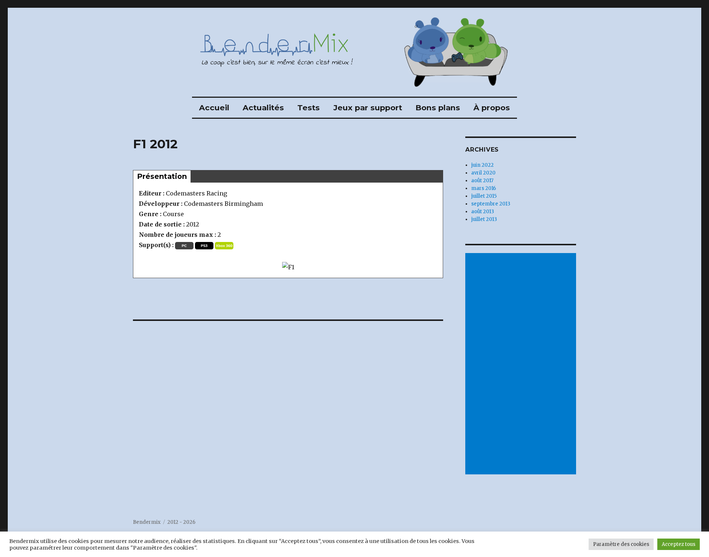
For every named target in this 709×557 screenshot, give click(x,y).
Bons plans (437, 107)
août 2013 (482, 211)
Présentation (162, 176)
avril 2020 (483, 173)
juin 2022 (482, 165)
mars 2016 (483, 188)
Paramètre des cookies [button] (621, 544)
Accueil (214, 107)
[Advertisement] (521, 364)
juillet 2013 (484, 219)
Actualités (263, 107)
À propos (491, 107)
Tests (308, 107)
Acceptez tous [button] (678, 544)
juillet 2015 (484, 196)
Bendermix (147, 522)
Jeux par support (367, 107)
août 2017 (482, 180)
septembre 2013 (490, 204)
